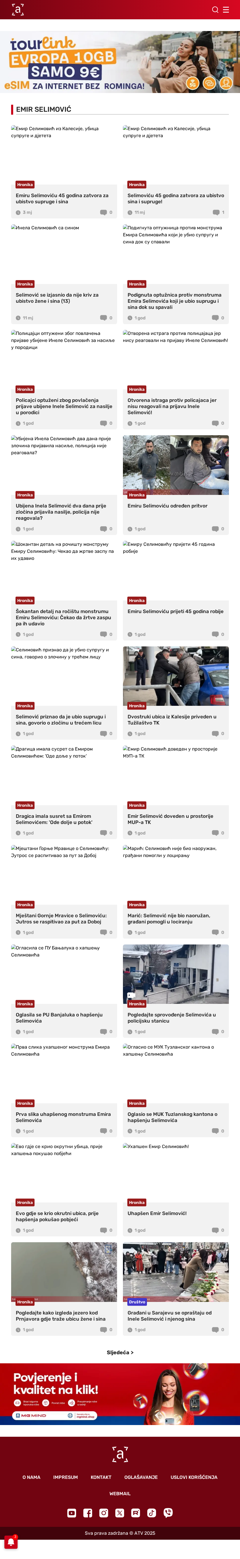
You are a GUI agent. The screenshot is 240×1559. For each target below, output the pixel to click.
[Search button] (215, 10)
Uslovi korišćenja (194, 1477)
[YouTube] (71, 1513)
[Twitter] (119, 1512)
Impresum (65, 1477)
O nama (31, 1477)
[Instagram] (103, 1512)
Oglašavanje (141, 1477)
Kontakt (101, 1477)
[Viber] (168, 1513)
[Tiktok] (151, 1512)
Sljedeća (118, 1352)
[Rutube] (135, 1512)
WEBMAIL (120, 1493)
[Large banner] (120, 62)
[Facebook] (87, 1512)
